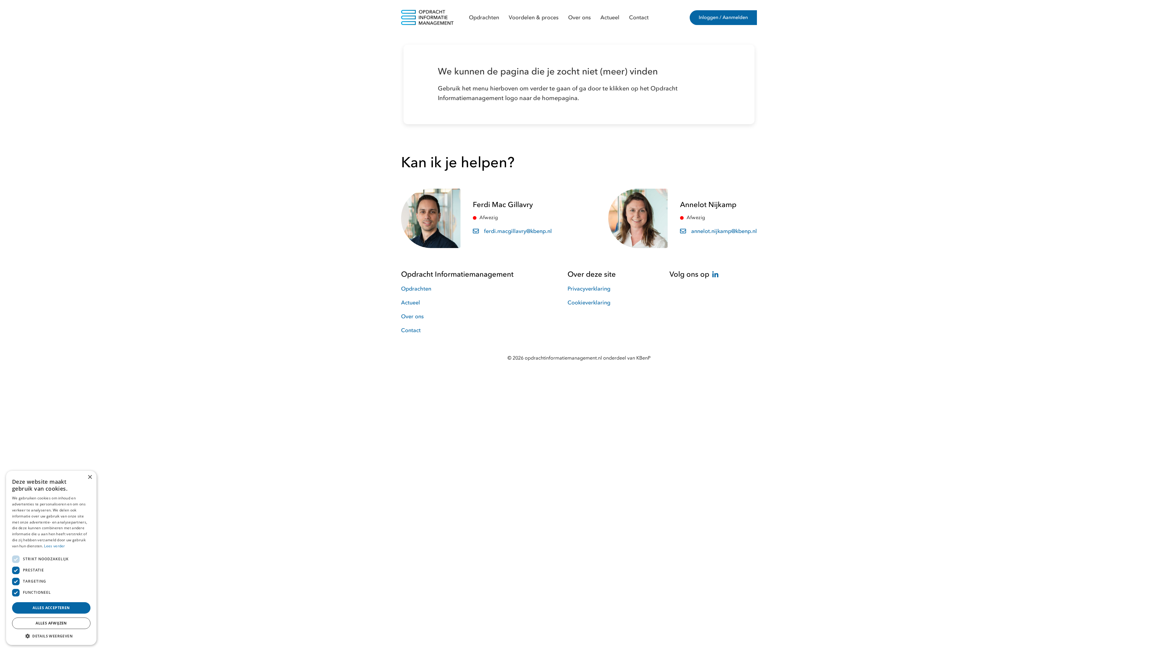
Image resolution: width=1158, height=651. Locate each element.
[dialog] (51, 558)
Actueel (609, 17)
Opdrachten (484, 17)
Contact (639, 17)
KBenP (643, 358)
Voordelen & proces (533, 17)
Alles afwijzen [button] (51, 623)
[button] (51, 636)
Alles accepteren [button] (51, 607)
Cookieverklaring (589, 303)
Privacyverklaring (589, 289)
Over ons (579, 17)
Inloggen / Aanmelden (723, 17)
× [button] (89, 477)
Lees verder (54, 546)
